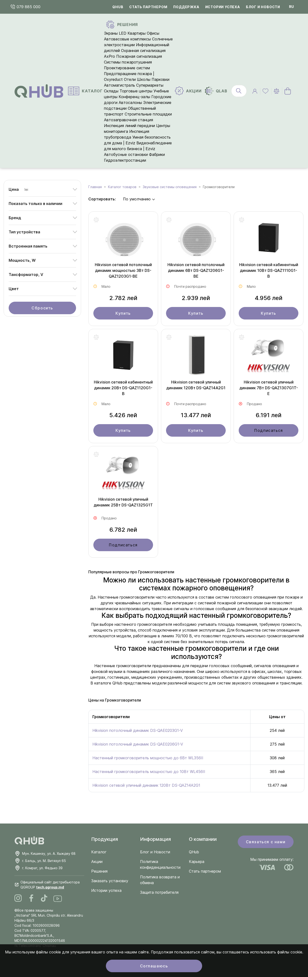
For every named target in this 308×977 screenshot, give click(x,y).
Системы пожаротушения (128, 62)
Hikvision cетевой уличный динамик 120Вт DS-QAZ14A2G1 (195, 385)
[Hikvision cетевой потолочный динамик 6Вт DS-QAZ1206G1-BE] (196, 239)
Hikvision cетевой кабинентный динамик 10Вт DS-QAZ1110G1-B (268, 270)
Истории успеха (222, 7)
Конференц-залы (134, 96)
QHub (117, 7)
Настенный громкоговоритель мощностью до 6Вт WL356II (147, 757)
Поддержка (186, 7)
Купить (123, 313)
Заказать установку (109, 880)
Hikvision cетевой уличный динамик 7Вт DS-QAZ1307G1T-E (268, 388)
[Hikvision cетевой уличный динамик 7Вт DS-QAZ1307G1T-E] (268, 356)
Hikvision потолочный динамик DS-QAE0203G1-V (137, 730)
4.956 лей (268, 297)
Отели (130, 79)
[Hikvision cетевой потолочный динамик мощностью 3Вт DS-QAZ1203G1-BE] (123, 239)
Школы (143, 79)
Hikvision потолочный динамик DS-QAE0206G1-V (137, 744)
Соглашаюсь (154, 966)
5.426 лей (123, 415)
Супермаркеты (149, 85)
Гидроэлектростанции (125, 160)
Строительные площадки (148, 114)
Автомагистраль (119, 85)
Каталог (99, 851)
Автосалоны (130, 102)
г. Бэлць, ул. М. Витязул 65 (44, 861)
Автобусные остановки (126, 154)
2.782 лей (123, 297)
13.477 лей (196, 415)
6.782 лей (123, 529)
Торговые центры (136, 91)
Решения (99, 871)
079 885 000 (27, 6)
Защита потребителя (159, 892)
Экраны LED (115, 33)
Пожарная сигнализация (139, 56)
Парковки (160, 79)
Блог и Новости (155, 851)
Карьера (196, 861)
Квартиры (137, 33)
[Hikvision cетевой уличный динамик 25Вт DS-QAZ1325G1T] (123, 473)
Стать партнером (148, 7)
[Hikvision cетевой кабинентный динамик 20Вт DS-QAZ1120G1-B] (123, 356)
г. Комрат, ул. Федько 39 (42, 868)
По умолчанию (137, 199)
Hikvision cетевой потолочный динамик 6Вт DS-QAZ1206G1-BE (196, 270)
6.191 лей (269, 415)
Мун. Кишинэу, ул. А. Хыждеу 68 (49, 853)
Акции (97, 861)
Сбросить (42, 308)
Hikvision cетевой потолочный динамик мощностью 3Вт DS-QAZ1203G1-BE (123, 270)
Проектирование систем (127, 67)
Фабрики (157, 154)
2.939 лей (196, 297)
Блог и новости (263, 7)
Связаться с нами (266, 841)
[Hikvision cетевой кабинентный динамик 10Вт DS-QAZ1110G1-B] (268, 239)
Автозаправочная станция (128, 119)
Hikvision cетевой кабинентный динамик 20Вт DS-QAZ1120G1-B (123, 388)
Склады (111, 91)
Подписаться (268, 430)
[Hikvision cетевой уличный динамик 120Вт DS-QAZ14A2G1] (196, 356)
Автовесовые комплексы (128, 39)
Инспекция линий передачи (129, 125)
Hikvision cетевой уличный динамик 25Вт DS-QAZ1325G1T (123, 502)
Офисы (153, 33)
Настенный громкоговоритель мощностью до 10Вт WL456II (148, 771)
